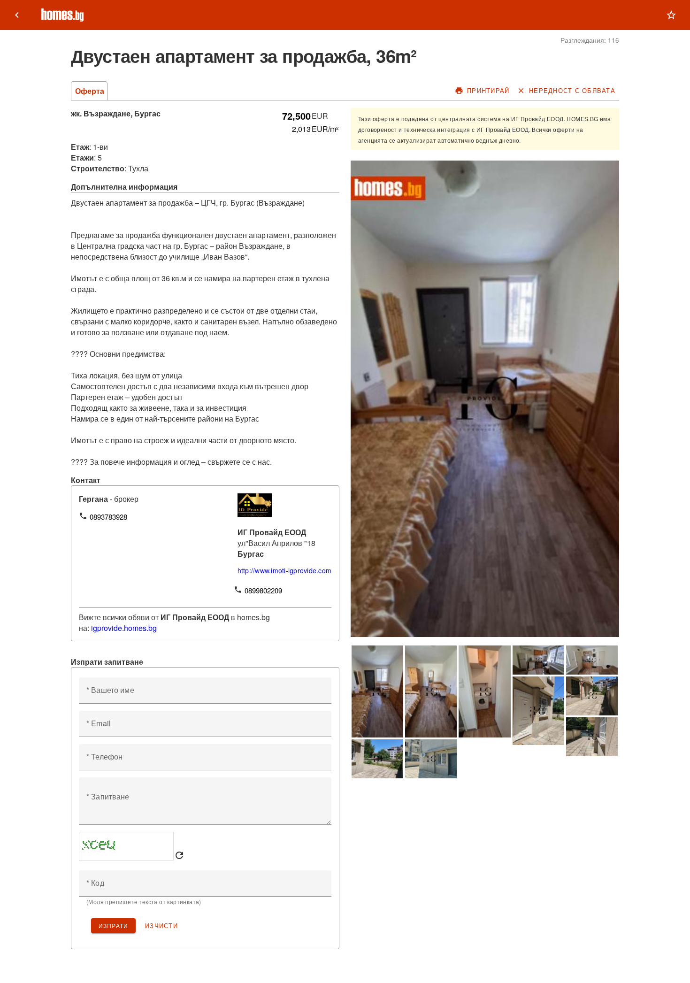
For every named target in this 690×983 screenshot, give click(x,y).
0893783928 (108, 517)
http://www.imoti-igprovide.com (285, 570)
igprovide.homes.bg (124, 627)
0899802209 (263, 590)
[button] (671, 15)
